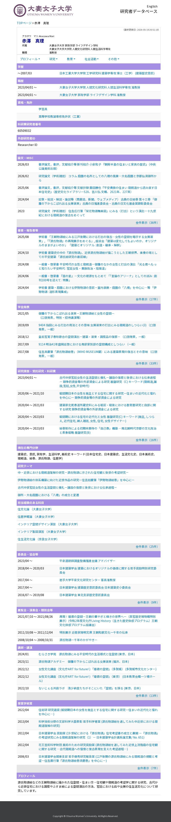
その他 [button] (112, 59)
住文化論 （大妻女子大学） (35, 509)
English (152, 6)
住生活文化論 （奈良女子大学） (38, 539)
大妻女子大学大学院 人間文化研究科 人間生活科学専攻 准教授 (99, 87)
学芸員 (43, 109)
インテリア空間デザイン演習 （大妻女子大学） (49, 524)
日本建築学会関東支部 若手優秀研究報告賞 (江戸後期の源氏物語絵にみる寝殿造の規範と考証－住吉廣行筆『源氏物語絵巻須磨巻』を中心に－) (98, 758)
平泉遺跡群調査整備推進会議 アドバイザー (87, 561)
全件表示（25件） (148, 546)
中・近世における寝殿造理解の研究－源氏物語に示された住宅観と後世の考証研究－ (73, 472)
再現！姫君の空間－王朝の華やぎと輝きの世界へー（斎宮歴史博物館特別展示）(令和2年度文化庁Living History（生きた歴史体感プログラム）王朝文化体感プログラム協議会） (108, 620)
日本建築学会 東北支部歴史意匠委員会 (84, 595)
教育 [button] (70, 59)
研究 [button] (52, 59)
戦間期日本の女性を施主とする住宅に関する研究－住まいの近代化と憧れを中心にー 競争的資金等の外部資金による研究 (107, 395)
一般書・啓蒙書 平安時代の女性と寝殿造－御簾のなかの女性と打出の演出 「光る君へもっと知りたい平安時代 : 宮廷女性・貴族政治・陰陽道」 (98, 266)
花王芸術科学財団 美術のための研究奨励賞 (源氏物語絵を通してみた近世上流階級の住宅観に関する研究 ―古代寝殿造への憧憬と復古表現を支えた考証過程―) (98, 747)
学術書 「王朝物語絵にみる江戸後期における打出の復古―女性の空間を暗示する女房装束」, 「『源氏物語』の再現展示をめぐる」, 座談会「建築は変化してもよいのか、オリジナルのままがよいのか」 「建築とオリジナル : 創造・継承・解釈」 (98, 241)
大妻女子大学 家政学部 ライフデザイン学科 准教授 (92, 95)
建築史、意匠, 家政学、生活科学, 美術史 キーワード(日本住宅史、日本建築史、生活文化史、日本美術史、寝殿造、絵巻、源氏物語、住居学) (87, 456)
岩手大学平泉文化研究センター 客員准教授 (87, 580)
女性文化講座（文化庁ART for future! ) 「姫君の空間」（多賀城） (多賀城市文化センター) (97, 669)
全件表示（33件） (148, 363)
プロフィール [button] (29, 59)
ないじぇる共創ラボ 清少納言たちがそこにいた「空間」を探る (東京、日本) (90, 688)
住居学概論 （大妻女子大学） (37, 516)
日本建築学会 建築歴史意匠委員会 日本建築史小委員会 (95, 587)
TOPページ (24, 23)
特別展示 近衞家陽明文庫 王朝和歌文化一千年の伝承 (93, 632)
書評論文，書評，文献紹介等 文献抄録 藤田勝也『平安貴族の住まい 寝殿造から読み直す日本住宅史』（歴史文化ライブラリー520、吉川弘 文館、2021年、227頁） (98, 190)
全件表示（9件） (148, 602)
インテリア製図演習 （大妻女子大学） (43, 531)
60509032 (24, 130)
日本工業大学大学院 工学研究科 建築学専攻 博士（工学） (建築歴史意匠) (107, 73)
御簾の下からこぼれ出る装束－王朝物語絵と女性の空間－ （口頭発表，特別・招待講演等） (76, 315)
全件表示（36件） (148, 222)
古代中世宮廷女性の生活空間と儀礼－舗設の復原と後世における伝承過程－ (67, 487)
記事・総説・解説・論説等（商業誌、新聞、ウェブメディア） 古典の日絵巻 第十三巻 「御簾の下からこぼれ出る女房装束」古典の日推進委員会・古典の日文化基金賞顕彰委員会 (98, 201)
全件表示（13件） (148, 696)
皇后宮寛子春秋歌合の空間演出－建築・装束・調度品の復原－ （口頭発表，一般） (93, 337)
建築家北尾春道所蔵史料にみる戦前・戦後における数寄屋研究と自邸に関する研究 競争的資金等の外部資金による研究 (107, 407)
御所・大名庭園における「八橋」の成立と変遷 (48, 495)
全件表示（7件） (148, 768)
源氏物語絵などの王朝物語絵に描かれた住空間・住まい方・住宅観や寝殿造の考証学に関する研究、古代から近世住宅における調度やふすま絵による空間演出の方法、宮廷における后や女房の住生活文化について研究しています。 (88, 786)
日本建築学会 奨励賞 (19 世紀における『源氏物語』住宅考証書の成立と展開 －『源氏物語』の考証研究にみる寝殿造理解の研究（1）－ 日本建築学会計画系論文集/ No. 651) (98, 735)
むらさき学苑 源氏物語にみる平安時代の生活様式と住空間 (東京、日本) (87, 654)
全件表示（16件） (148, 440)
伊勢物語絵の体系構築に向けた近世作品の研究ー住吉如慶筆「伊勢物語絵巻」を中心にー (76, 480)
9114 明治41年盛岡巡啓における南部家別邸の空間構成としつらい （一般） (88, 344)
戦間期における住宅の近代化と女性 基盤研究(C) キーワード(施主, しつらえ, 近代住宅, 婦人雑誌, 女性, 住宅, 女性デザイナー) (107, 419)
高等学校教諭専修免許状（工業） (60, 116)
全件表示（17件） (148, 299)
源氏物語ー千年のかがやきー (78, 640)
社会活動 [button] (90, 59)
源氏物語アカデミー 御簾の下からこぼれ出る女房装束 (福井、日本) (84, 661)
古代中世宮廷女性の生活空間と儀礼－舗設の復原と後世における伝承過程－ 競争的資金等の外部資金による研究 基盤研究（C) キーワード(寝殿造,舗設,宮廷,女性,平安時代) (108, 381)
